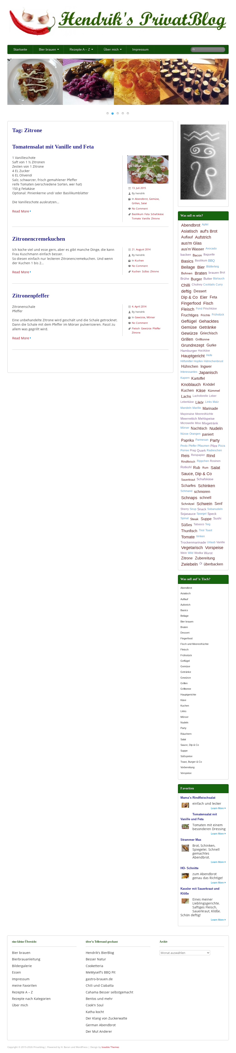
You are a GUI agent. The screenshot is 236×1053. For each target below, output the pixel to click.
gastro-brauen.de (99, 979)
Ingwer (206, 366)
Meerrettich (188, 418)
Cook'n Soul (94, 1005)
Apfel (205, 224)
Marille (196, 408)
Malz (216, 402)
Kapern (185, 377)
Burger (196, 279)
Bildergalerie (22, 966)
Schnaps (189, 497)
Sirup (193, 509)
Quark (201, 450)
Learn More (217, 808)
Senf (218, 504)
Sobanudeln (215, 509)
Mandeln (186, 408)
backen (185, 254)
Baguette (209, 254)
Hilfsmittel (186, 361)
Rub (196, 468)
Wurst (208, 553)
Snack (201, 509)
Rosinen (215, 461)
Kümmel (214, 390)
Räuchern (186, 733)
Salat (144, 203)
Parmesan (201, 439)
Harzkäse (204, 350)
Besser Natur (96, 959)
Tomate (136, 218)
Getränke (207, 327)
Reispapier (198, 455)
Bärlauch (218, 278)
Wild (190, 553)
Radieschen (214, 450)
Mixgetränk (210, 423)
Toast (208, 530)
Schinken (206, 485)
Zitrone (155, 218)
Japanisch (208, 372)
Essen (16, 972)
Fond (199, 308)
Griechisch (209, 333)
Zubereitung (205, 558)
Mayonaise (187, 414)
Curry (219, 284)
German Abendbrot (101, 1025)
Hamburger (188, 350)
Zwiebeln (189, 564)
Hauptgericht (193, 356)
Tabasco (199, 524)
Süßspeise (186, 756)
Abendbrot (141, 198)
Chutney (197, 284)
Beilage (188, 267)
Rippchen (203, 461)
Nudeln (216, 428)
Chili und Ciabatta (100, 985)
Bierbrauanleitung (26, 959)
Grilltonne (202, 339)
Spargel (201, 513)
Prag (193, 450)
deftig (186, 291)
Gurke (211, 345)
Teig (207, 524)
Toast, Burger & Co (191, 761)
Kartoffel (198, 378)
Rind (210, 455)
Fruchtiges (189, 315)
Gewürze (140, 317)
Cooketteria (94, 966)
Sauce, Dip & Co (196, 473)
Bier (201, 267)
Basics (187, 261)
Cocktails (209, 284)
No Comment (140, 208)
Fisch (208, 303)
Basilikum (137, 214)
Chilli (185, 285)
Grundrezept (192, 345)
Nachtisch (199, 428)
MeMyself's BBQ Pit (100, 972)
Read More (20, 211)
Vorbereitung (187, 767)
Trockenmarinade (193, 542)
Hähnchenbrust (213, 361)
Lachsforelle (200, 396)
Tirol (201, 530)
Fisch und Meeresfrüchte (194, 644)
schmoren (202, 492)
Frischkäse (210, 308)
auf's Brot (208, 231)
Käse (201, 390)
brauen (214, 272)
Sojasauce (188, 514)
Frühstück (218, 314)
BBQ (211, 260)
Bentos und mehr (99, 998)
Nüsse (184, 433)
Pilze (213, 446)
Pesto (184, 445)
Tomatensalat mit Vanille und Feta (53, 147)
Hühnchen (189, 366)
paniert (207, 434)
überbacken (213, 564)
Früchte (205, 315)
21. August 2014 (141, 249)
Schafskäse (157, 214)
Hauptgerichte (188, 694)
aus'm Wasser (192, 249)
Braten (201, 273)
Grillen (136, 203)
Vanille (146, 218)
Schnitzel (187, 504)
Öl (200, 563)
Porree (184, 450)
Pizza (221, 445)
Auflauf (187, 237)
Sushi (217, 518)
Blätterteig (212, 266)
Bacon (197, 255)
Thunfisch (189, 531)
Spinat (184, 518)
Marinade (210, 408)
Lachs (186, 396)
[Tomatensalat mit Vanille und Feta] (147, 157)
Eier (203, 297)
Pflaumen (203, 445)
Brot (222, 272)
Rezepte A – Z (80, 49)
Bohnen (186, 273)
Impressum (140, 49)
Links (208, 402)
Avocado (211, 248)
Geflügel (189, 321)
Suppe (206, 519)
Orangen (195, 433)
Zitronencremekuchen (38, 239)
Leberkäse (187, 402)
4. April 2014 (139, 306)
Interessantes (188, 371)
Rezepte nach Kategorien (31, 998)
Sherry (184, 509)
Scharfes (188, 486)
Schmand (186, 491)
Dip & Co (189, 297)
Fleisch (136, 328)
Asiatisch (189, 231)
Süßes (145, 271)
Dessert (200, 291)
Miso (198, 423)
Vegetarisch (192, 547)
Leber (212, 396)
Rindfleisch (188, 461)
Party (215, 440)
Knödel (209, 384)
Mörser (151, 317)
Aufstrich (203, 237)
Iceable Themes (110, 1047)
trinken (200, 536)
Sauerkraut (188, 479)
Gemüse (154, 198)
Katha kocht (95, 1012)
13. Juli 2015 (139, 188)
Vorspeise (214, 547)
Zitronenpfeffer (30, 296)
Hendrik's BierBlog (100, 952)
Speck (211, 514)
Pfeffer (156, 328)
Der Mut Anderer (99, 1031)
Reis (185, 455)
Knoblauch (191, 384)
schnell (205, 498)
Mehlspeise (206, 418)
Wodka (198, 553)
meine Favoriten (24, 985)
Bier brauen (47, 49)
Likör (199, 402)
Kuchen (139, 260)
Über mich (111, 49)
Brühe (184, 278)
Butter (208, 278)
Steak (194, 519)
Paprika (187, 440)
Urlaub (211, 542)
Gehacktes (209, 321)
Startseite (20, 49)
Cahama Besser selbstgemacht (109, 992)
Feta (147, 214)
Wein (183, 553)
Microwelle (187, 423)
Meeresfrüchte (204, 414)
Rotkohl (186, 467)
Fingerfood (191, 303)
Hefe (209, 355)
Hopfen (198, 361)
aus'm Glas (191, 243)
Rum (205, 467)
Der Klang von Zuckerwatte (106, 1018)
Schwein (204, 503)
